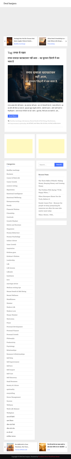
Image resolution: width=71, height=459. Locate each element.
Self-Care (10, 374)
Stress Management (14, 397)
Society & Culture (13, 385)
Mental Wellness (12, 295)
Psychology (11, 346)
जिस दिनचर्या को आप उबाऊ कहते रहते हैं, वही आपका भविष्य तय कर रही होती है (25, 445)
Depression (11, 190)
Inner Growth (11, 244)
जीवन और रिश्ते (11, 424)
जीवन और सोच (43, 123)
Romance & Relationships (16, 354)
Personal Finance (13, 330)
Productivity (11, 342)
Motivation (10, 319)
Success (9, 401)
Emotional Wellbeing (14, 197)
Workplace (10, 413)
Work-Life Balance (13, 409)
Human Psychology (13, 237)
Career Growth (12, 182)
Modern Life (11, 307)
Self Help (10, 358)
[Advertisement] (35, 21)
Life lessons (25, 121)
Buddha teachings (53, 44)
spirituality (22, 123)
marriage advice (12, 284)
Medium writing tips (14, 287)
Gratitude (10, 217)
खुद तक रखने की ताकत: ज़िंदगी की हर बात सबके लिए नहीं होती (57, 445)
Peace (9, 323)
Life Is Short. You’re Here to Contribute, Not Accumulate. (57, 39)
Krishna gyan (11, 252)
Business (10, 174)
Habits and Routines (14, 225)
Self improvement (13, 123)
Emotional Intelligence (15, 194)
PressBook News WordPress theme (49, 456)
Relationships (11, 350)
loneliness (10, 276)
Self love (10, 366)
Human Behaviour (13, 233)
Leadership (11, 260)
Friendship (19, 44)
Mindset (9, 303)
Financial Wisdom (13, 209)
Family (9, 205)
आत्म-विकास (37, 123)
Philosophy (11, 338)
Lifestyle (10, 272)
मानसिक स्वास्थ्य (57, 123)
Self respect (11, 370)
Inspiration (11, 248)
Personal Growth (12, 334)
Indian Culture (12, 240)
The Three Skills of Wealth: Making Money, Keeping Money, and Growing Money (51, 183)
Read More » (13, 116)
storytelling (11, 393)
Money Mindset (12, 315)
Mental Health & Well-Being (38, 121)
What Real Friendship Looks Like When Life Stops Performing (24, 39)
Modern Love (11, 311)
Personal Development (15, 327)
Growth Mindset (12, 221)
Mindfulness (51, 121)
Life (8, 264)
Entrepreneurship (13, 201)
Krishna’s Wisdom (13, 256)
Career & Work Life (13, 178)
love (8, 280)
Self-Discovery (12, 377)
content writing (12, 186)
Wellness (10, 405)
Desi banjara (10, 3)
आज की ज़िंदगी (30, 123)
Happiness (10, 229)
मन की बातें (50, 123)
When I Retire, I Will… (46, 215)
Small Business (12, 381)
